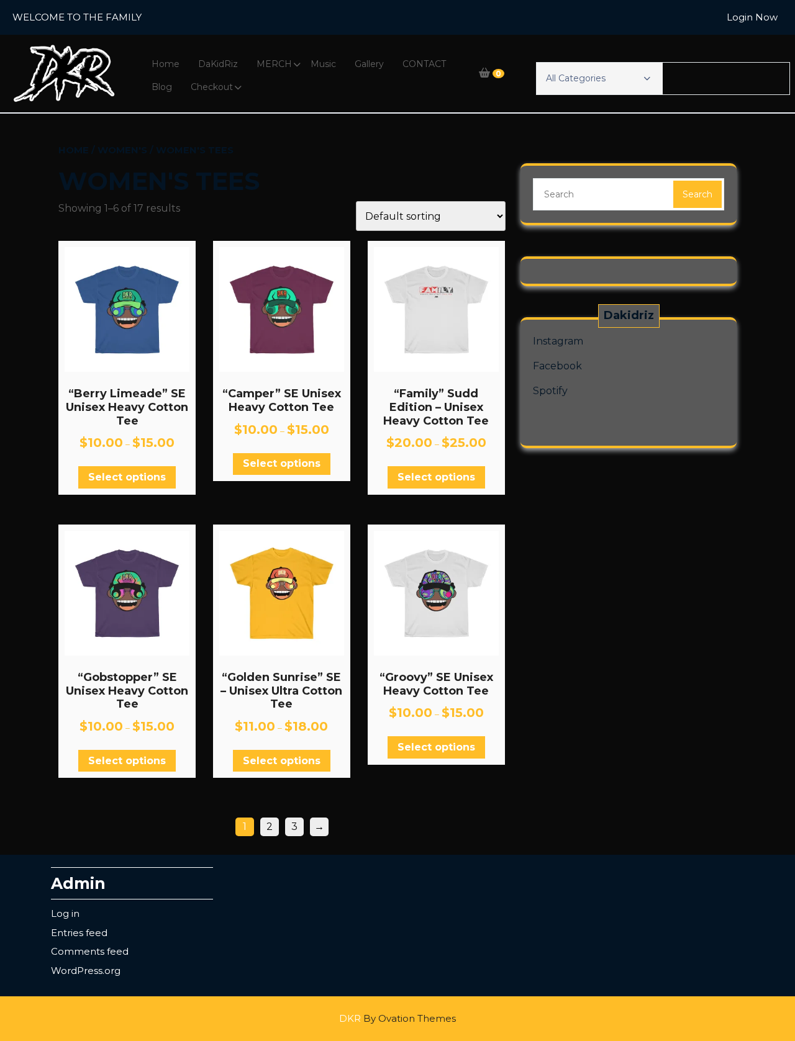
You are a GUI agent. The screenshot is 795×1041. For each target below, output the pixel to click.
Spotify (550, 391)
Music (323, 64)
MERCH (274, 64)
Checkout (212, 86)
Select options (127, 477)
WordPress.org (85, 970)
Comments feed (90, 951)
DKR (397, 1018)
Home (165, 64)
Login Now (752, 17)
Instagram (558, 341)
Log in (65, 913)
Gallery (369, 64)
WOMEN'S (122, 150)
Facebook (557, 366)
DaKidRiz (218, 64)
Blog (162, 86)
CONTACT (424, 64)
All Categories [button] (576, 78)
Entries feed (79, 933)
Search (697, 194)
